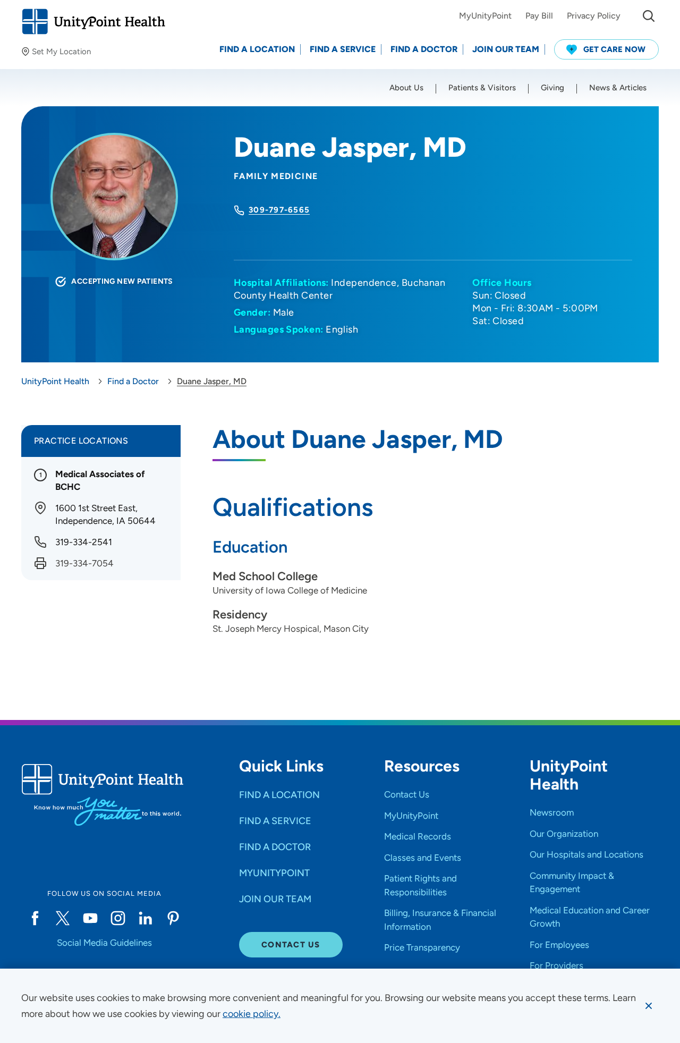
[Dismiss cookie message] (649, 1006)
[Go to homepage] (93, 21)
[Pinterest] (173, 918)
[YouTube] (90, 918)
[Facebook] (35, 918)
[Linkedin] (145, 918)
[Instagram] (118, 918)
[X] (62, 918)
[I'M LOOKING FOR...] (649, 16)
